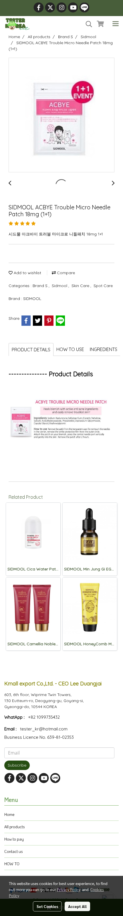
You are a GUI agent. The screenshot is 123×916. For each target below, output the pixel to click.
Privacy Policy (68, 889)
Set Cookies (47, 906)
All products (14, 826)
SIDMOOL (32, 298)
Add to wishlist (27, 272)
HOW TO (11, 863)
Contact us (13, 851)
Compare (65, 272)
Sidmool (60, 285)
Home (9, 814)
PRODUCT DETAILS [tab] (31, 349)
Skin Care (81, 285)
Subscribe (17, 765)
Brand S (41, 285)
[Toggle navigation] (115, 24)
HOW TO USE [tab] (70, 349)
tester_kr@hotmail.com (44, 729)
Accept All (77, 906)
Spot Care (103, 285)
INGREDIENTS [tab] (103, 349)
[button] (87, 24)
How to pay (14, 839)
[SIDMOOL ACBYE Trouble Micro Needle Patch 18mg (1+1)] (61, 115)
